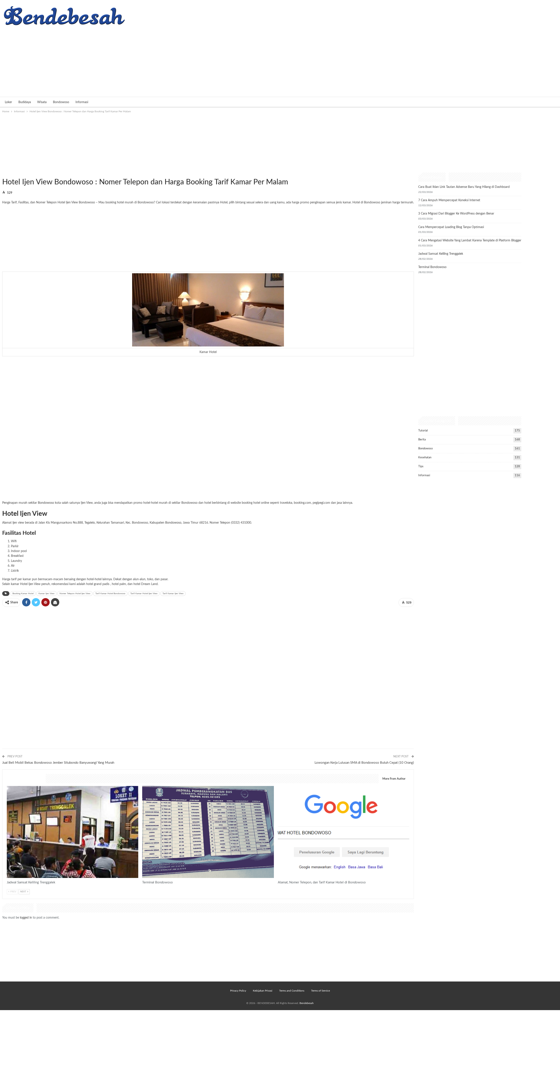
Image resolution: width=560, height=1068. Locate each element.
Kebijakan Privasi (262, 990)
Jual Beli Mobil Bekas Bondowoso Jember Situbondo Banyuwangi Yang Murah (58, 762)
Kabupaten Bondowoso (165, 522)
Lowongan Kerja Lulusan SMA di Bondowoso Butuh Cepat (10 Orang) (364, 762)
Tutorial (423, 430)
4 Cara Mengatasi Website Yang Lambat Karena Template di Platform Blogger (469, 240)
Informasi (81, 102)
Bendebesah (306, 1003)
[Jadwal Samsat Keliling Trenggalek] (72, 832)
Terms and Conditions (291, 990)
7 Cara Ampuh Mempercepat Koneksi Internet (449, 200)
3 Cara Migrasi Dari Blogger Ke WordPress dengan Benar (456, 213)
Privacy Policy (238, 990)
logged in (26, 917)
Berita (422, 439)
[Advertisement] (280, 59)
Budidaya (24, 102)
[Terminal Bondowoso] (208, 832)
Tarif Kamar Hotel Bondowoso (110, 593)
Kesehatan (424, 457)
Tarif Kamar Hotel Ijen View (144, 593)
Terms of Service (320, 990)
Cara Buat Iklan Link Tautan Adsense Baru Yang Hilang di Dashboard (464, 187)
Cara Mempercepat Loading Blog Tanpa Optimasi (451, 227)
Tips (421, 466)
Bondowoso (61, 102)
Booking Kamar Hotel (22, 593)
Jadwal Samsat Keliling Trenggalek (440, 253)
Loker (8, 102)
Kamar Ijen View (46, 593)
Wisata (42, 102)
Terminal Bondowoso (432, 267)
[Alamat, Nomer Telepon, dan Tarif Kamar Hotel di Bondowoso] (343, 832)
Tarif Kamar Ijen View (173, 593)
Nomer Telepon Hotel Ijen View (75, 593)
